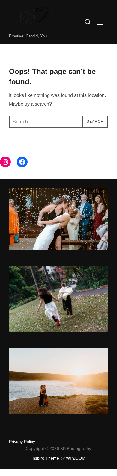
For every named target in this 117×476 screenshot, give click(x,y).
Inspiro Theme (45, 458)
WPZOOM (76, 458)
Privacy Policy (22, 441)
